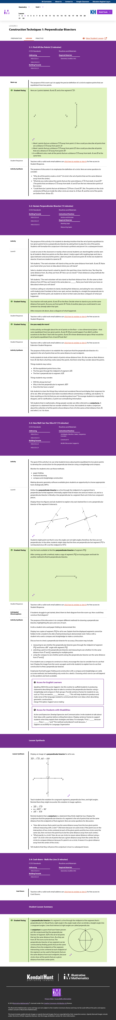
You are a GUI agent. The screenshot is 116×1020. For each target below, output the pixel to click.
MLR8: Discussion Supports (70, 443)
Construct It (65, 440)
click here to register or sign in (75, 161)
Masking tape (65, 223)
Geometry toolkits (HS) (68, 58)
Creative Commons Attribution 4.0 (55, 1003)
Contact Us (69, 2)
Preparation (16, 38)
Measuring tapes (66, 227)
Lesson (29, 38)
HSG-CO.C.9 (35, 68)
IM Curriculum (47, 2)
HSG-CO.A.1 (35, 58)
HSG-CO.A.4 (35, 217)
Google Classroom (82, 2)
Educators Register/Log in (101, 2)
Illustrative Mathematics (21, 1003)
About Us (58, 2)
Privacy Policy (49, 999)
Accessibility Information (63, 999)
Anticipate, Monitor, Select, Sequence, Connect (73, 435)
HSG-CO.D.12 (35, 62)
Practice (39, 38)
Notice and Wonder (67, 217)
